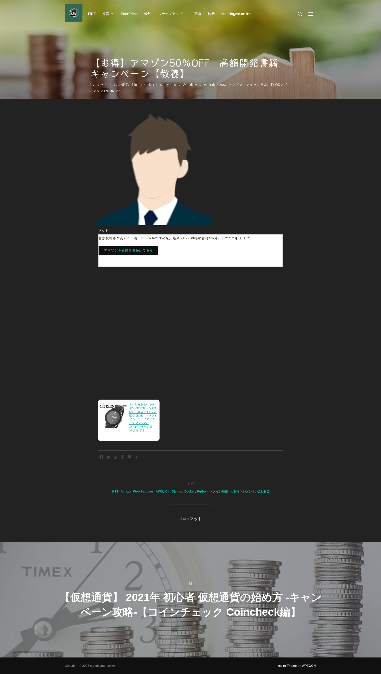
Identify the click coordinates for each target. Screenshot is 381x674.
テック (251, 84)
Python (202, 491)
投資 (105, 13)
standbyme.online (236, 13)
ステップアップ (170, 13)
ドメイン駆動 (219, 491)
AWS (159, 491)
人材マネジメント (242, 491)
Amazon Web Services (137, 491)
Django (177, 491)
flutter (138, 84)
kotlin (155, 84)
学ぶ (263, 84)
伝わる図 (263, 491)
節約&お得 (279, 84)
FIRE (92, 13)
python (171, 84)
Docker (189, 491)
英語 (197, 13)
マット (102, 84)
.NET (123, 84)
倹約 (147, 13)
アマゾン (235, 84)
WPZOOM (309, 665)
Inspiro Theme (286, 665)
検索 (211, 13)
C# (167, 491)
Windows (191, 84)
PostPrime (129, 13)
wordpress (214, 84)
